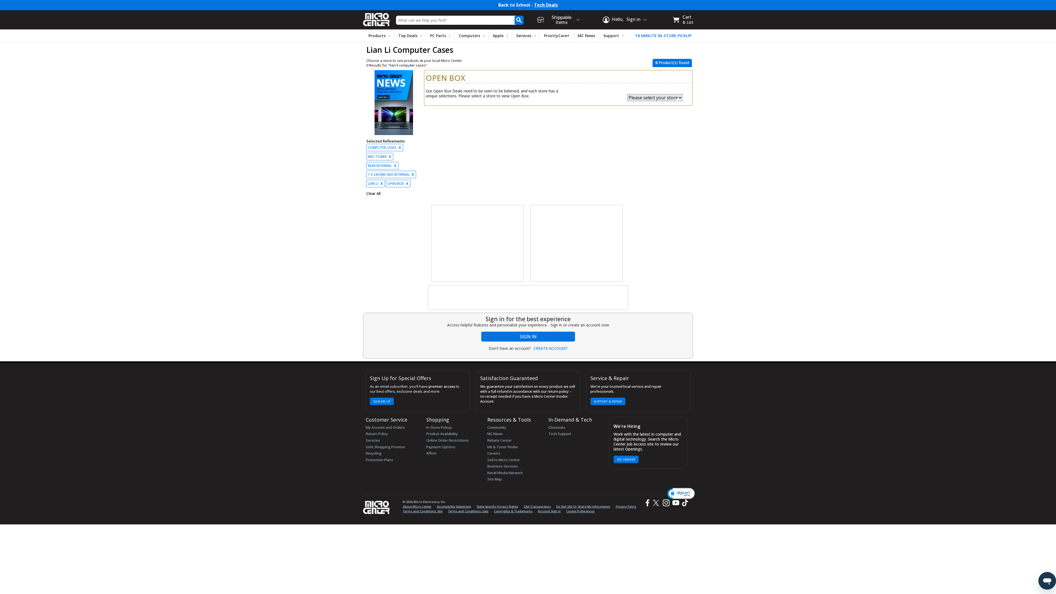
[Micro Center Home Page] (377, 17)
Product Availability (442, 433)
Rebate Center (499, 440)
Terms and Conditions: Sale (468, 511)
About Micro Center (417, 506)
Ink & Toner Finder (502, 446)
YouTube (675, 503)
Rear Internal (382, 165)
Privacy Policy (626, 506)
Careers (494, 453)
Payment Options (440, 446)
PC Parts (438, 35)
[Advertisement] (477, 243)
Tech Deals (546, 5)
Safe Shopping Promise (385, 446)
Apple (498, 35)
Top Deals (407, 35)
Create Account (551, 348)
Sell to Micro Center (503, 459)
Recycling (373, 453)
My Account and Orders (385, 427)
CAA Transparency (537, 506)
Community (496, 427)
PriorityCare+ (557, 35)
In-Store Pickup (439, 427)
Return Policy (377, 433)
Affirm (431, 453)
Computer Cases (384, 147)
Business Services (502, 466)
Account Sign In (549, 511)
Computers (469, 35)
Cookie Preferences (580, 511)
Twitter (657, 503)
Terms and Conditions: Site (422, 511)
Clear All (373, 193)
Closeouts (556, 427)
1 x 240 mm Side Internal (391, 174)
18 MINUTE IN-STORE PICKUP (663, 35)
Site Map (494, 479)
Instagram (666, 503)
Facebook (647, 503)
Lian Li (375, 183)
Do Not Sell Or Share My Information (583, 506)
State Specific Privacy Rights (497, 506)
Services (523, 35)
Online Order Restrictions (447, 440)
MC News (586, 35)
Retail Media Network (505, 472)
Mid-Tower (379, 156)
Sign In (528, 337)
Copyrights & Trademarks (513, 511)
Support (611, 35)
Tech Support (559, 433)
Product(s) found (672, 62)
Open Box (397, 183)
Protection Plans (379, 459)
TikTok (684, 503)
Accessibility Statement (454, 506)
